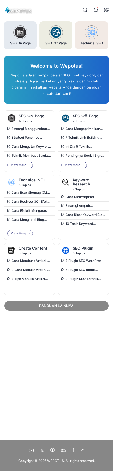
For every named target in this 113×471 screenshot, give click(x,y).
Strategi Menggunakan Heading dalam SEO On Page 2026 (29, 129)
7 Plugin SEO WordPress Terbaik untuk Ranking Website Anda (84, 261)
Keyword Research (81, 182)
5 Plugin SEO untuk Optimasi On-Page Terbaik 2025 (80, 270)
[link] (11, 119)
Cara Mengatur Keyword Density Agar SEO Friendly (31, 147)
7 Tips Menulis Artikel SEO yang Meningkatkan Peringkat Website (31, 279)
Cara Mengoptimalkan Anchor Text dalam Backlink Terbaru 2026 (83, 129)
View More (18, 165)
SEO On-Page (31, 116)
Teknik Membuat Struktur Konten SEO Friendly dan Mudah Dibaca (31, 156)
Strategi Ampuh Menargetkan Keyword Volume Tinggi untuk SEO (85, 206)
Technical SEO (32, 180)
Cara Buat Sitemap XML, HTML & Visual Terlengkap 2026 (31, 193)
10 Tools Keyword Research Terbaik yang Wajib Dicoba (83, 224)
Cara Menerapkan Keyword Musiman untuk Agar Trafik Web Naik (85, 197)
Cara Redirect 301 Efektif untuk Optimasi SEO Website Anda (31, 202)
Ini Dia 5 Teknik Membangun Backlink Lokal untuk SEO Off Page (82, 147)
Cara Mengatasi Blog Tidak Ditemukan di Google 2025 (28, 220)
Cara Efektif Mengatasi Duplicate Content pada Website (30, 211)
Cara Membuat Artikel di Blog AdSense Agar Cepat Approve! (31, 261)
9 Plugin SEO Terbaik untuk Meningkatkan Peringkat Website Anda (84, 279)
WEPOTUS (55, 461)
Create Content (33, 248)
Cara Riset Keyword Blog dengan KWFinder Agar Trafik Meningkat (85, 215)
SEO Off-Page (85, 116)
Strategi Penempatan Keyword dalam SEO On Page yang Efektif (30, 138)
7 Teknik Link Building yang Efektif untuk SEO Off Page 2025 (83, 138)
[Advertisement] (56, 374)
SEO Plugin (83, 248)
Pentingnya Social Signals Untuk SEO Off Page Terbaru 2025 (86, 156)
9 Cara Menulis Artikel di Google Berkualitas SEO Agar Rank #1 (31, 270)
